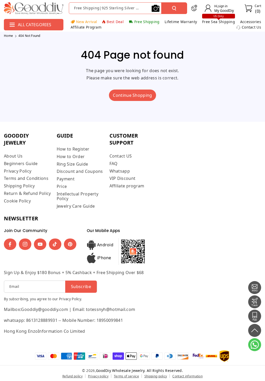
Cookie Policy (17, 201)
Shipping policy (155, 376)
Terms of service (126, 376)
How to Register (73, 149)
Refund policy (72, 376)
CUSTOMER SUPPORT (123, 139)
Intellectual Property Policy (77, 196)
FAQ (113, 163)
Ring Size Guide (72, 164)
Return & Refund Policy (27, 193)
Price (62, 186)
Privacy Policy (17, 171)
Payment (66, 179)
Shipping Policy (19, 186)
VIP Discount (122, 178)
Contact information (187, 376)
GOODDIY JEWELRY (16, 139)
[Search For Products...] (174, 8)
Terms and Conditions (26, 178)
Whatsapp (119, 171)
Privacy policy (98, 376)
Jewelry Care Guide (76, 206)
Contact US (120, 156)
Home (8, 35)
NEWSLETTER (21, 218)
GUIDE (65, 135)
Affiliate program (126, 186)
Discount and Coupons (80, 171)
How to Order (71, 156)
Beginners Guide (21, 163)
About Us (13, 156)
